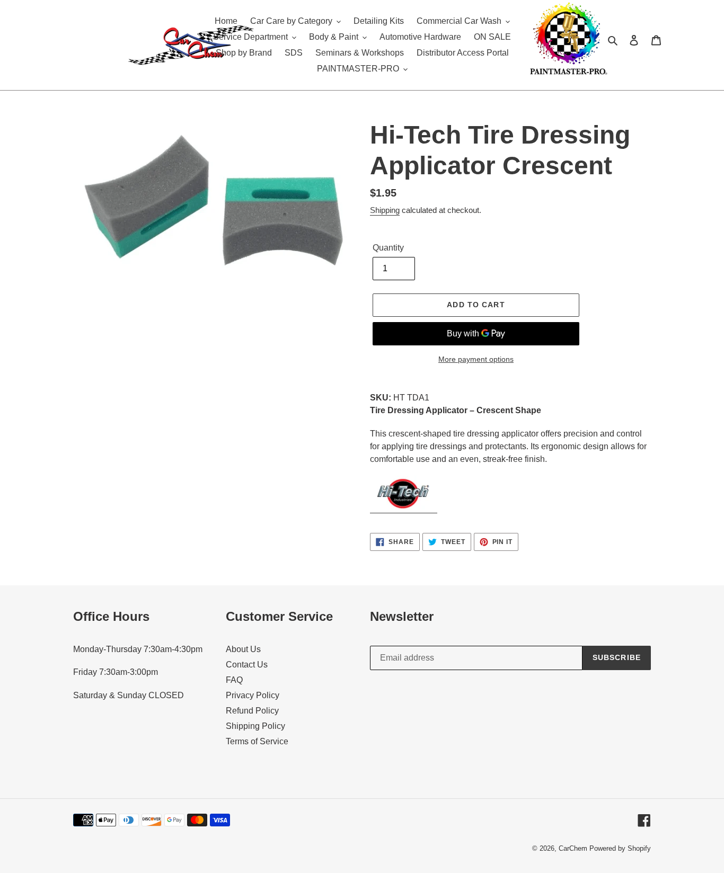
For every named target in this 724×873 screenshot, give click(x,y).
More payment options (476, 359)
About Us (243, 649)
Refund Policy (252, 710)
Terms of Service (257, 741)
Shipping (385, 210)
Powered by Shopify (620, 848)
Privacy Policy (252, 695)
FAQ (234, 679)
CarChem (573, 848)
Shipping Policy (255, 726)
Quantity (388, 247)
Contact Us (247, 664)
